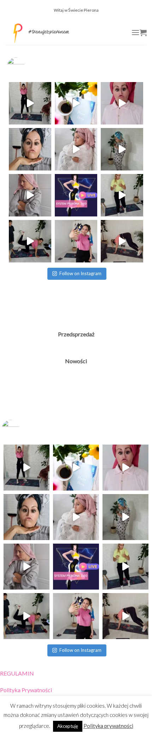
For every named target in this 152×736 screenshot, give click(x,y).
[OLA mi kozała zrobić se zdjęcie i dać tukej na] (30, 149)
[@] (26, 66)
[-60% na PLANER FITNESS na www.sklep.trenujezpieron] (76, 103)
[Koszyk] (143, 32)
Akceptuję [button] (67, 726)
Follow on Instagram (80, 273)
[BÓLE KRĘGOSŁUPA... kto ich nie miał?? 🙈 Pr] (122, 149)
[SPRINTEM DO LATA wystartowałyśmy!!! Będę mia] (122, 241)
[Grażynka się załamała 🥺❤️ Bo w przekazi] (76, 149)
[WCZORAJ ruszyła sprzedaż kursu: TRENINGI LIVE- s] (76, 195)
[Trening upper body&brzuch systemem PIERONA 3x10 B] (122, 195)
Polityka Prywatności (26, 689)
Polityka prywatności (108, 726)
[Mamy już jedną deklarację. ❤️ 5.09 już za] (122, 103)
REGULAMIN (17, 673)
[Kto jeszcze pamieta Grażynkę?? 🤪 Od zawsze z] (30, 195)
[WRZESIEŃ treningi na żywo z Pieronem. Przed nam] (30, 103)
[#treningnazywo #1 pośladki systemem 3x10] (30, 241)
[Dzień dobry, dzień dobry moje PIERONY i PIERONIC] (76, 241)
